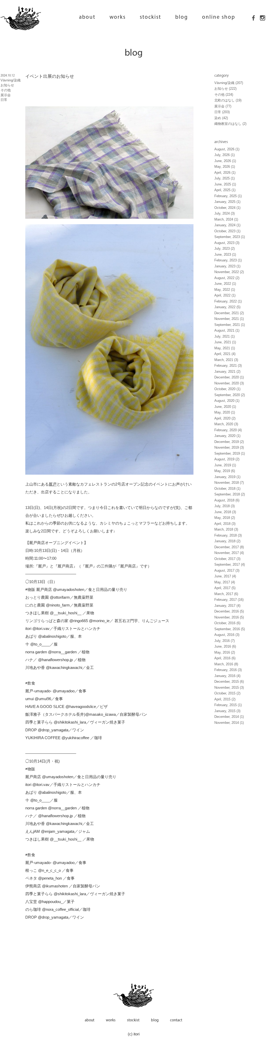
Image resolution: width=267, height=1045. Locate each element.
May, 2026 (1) (224, 167)
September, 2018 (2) (229, 494)
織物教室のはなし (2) (230, 124)
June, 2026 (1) (225, 161)
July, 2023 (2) (224, 248)
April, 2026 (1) (224, 173)
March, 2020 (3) (226, 424)
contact (176, 1020)
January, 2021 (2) (227, 371)
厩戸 (53, 484)
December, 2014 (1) (229, 717)
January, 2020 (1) (227, 436)
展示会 (6, 95)
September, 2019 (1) (229, 453)
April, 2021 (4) (224, 354)
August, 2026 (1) (226, 149)
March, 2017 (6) (226, 594)
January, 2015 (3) (227, 711)
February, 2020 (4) (228, 430)
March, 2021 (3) (226, 360)
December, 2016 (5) (229, 611)
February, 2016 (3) (228, 670)
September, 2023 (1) (229, 237)
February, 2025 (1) (228, 196)
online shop (218, 17)
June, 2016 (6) (225, 646)
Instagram (262, 27)
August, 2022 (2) (226, 278)
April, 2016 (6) (224, 658)
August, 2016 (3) (226, 635)
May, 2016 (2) (224, 652)
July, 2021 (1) (224, 336)
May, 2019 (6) (224, 471)
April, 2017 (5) (224, 588)
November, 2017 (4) (229, 553)
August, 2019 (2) (226, 459)
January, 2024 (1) (227, 225)
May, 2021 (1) (224, 348)
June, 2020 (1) (225, 407)
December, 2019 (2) (229, 442)
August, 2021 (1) (226, 330)
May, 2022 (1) (224, 290)
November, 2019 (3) (229, 447)
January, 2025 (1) (227, 202)
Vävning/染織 (11, 80)
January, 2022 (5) (227, 307)
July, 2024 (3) (224, 213)
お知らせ (7, 85)
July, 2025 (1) (224, 178)
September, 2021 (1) (229, 325)
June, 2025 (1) (225, 184)
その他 (6, 90)
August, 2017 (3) (226, 570)
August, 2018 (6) (226, 500)
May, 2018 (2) (224, 518)
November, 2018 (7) (229, 483)
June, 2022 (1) (225, 284)
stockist (150, 17)
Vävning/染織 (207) (228, 83)
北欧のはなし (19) (227, 100)
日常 (4, 100)
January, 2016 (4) (227, 676)
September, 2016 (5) (229, 629)
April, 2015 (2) (224, 699)
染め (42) (221, 118)
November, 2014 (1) (229, 723)
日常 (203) (222, 112)
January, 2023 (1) (227, 266)
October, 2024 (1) (227, 208)
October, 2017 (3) (227, 559)
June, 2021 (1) (225, 342)
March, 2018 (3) (226, 529)
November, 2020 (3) (229, 383)
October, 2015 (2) (227, 693)
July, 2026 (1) (224, 155)
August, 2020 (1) (226, 401)
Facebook (253, 27)
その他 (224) (223, 94)
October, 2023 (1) (227, 231)
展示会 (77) (222, 106)
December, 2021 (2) (229, 313)
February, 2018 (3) (228, 535)
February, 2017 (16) (229, 600)
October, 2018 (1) (227, 489)
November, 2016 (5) (229, 617)
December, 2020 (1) (229, 377)
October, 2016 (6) (227, 623)
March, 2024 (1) (226, 219)
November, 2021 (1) (229, 319)
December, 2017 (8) (229, 547)
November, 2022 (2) (229, 272)
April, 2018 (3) (224, 524)
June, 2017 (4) (225, 576)
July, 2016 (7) (224, 641)
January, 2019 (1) (227, 477)
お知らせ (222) (225, 89)
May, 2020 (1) (224, 412)
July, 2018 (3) (224, 506)
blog (181, 17)
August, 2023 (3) (226, 243)
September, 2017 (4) (229, 564)
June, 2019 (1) (225, 465)
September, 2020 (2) (229, 395)
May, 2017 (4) (224, 582)
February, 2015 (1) (228, 705)
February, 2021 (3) (228, 365)
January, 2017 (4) (227, 606)
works (118, 17)
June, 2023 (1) (225, 254)
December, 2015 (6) (229, 681)
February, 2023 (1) (228, 260)
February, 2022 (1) (228, 301)
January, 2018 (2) (227, 541)
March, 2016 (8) (226, 664)
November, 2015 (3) (229, 687)
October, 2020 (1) (227, 389)
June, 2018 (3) (225, 512)
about (87, 17)
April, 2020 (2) (224, 418)
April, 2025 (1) (224, 190)
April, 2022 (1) (224, 295)
